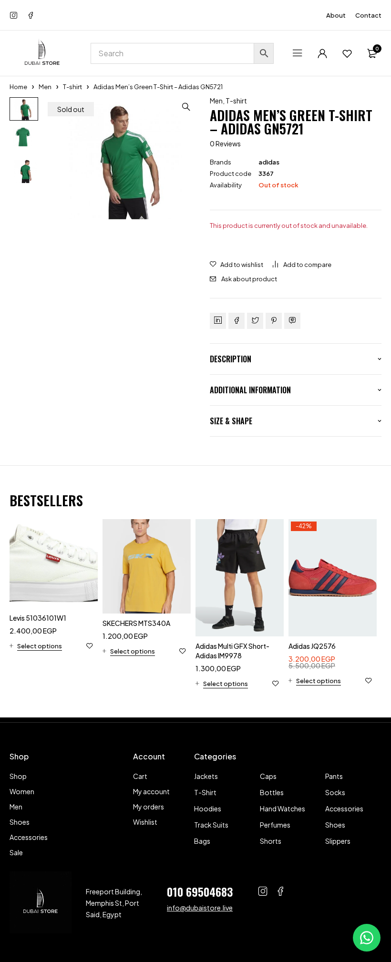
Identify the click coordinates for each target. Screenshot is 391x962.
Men (45, 87)
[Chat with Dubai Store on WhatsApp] (367, 938)
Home (18, 87)
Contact (368, 15)
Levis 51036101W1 (38, 618)
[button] (186, 106)
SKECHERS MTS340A (136, 623)
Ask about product (249, 279)
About (336, 15)
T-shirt (72, 87)
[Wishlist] (347, 53)
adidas (268, 162)
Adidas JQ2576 (312, 646)
